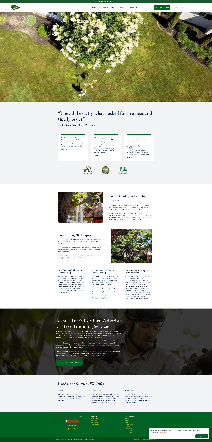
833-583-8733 (72, 425)
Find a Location (72, 421)
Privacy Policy (163, 432)
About (94, 7)
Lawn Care (94, 418)
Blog (126, 423)
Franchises (128, 429)
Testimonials (103, 7)
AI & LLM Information (132, 433)
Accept (202, 436)
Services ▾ (86, 7)
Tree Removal (95, 423)
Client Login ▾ (133, 7)
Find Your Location (107, 1)
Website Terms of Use (149, 439)
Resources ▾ (122, 7)
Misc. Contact (129, 431)
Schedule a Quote (162, 7)
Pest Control (95, 425)
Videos (127, 421)
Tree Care (94, 421)
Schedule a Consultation (69, 363)
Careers (113, 7)
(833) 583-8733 (178, 7)
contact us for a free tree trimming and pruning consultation (90, 351)
